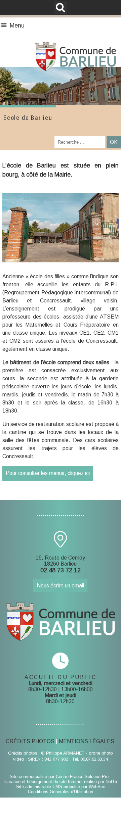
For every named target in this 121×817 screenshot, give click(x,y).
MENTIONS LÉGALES (86, 741)
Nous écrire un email (60, 585)
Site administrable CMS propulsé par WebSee (60, 786)
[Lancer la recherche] (114, 142)
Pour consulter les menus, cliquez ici (48, 473)
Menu (17, 25)
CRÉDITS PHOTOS (30, 741)
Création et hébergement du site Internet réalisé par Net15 (60, 781)
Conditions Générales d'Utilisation (60, 791)
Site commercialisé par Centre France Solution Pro (59, 776)
